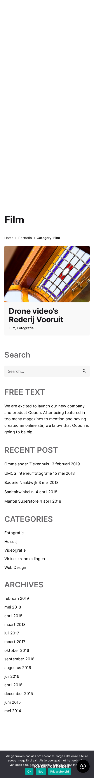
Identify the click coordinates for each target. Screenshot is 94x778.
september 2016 (19, 659)
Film (12, 328)
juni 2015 (12, 702)
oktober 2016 (16, 650)
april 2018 (13, 616)
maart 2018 (15, 624)
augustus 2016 (17, 667)
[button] (83, 766)
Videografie (15, 550)
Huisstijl (11, 541)
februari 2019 (16, 598)
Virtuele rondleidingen (24, 558)
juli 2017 (11, 633)
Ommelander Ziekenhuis (26, 464)
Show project (21, 334)
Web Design (15, 567)
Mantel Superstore (21, 501)
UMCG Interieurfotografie (28, 473)
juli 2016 (11, 676)
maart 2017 (14, 641)
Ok (29, 771)
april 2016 (13, 685)
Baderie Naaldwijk (20, 482)
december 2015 (18, 693)
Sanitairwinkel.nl (19, 492)
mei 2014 (12, 711)
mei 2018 (12, 607)
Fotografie (14, 533)
